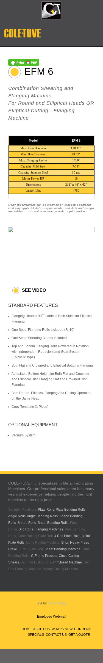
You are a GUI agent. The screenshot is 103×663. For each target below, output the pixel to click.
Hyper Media (57, 603)
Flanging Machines (49, 529)
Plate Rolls (46, 509)
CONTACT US (56, 635)
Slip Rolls (26, 529)
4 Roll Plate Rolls (67, 536)
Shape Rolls (27, 523)
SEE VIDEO (34, 290)
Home (27, 629)
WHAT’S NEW (62, 629)
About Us (41, 629)
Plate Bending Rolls (70, 509)
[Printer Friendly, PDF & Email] (23, 62)
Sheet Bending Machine (62, 549)
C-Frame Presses (44, 556)
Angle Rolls (17, 516)
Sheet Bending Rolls (53, 523)
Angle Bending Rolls (42, 516)
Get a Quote (79, 635)
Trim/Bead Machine (67, 562)
